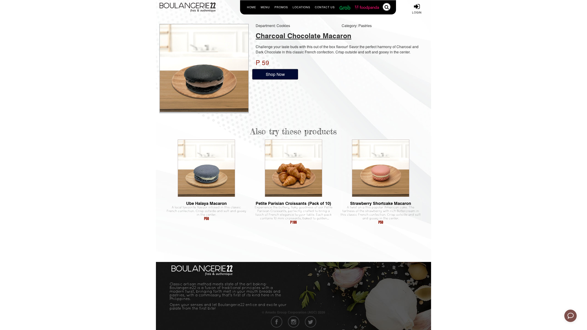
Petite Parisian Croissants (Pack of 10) (293, 203)
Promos (281, 7)
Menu (265, 7)
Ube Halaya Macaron (206, 203)
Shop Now (275, 74)
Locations (301, 7)
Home (251, 7)
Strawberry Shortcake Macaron (380, 203)
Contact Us (325, 7)
